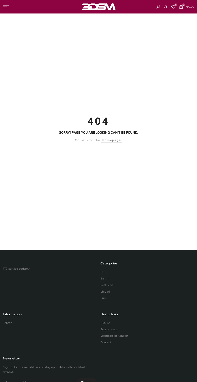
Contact (105, 342)
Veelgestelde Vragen (114, 335)
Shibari (105, 291)
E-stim (104, 278)
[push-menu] (6, 7)
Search (7, 323)
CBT (103, 272)
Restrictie (106, 285)
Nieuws (105, 323)
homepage (111, 140)
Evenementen (109, 329)
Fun (103, 298)
